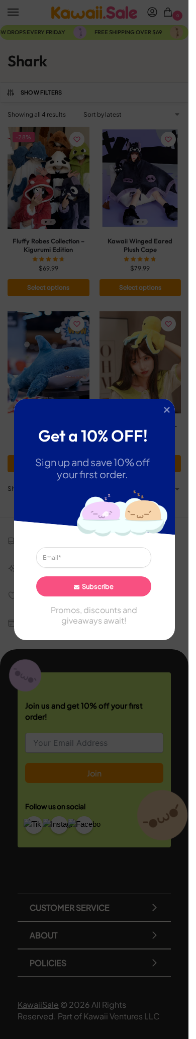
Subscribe (97, 586)
